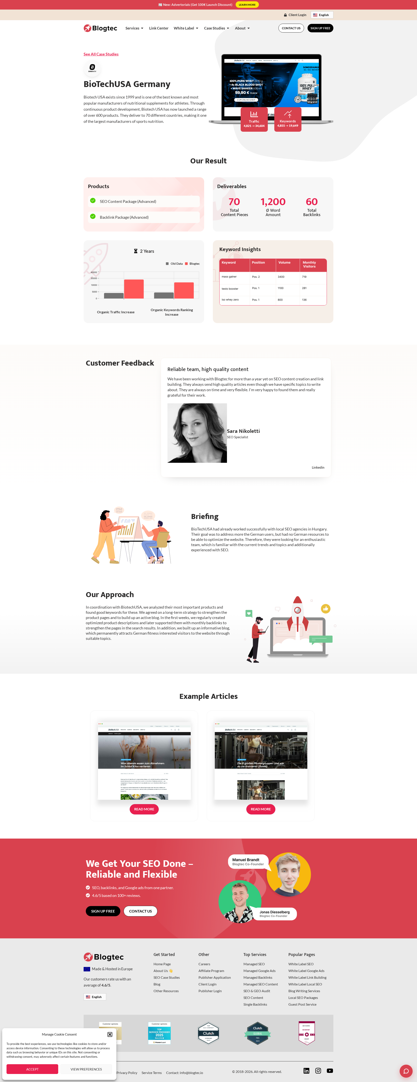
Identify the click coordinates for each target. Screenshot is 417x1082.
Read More (144, 809)
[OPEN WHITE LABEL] (197, 28)
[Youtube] (330, 1070)
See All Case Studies (101, 54)
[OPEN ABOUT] (248, 28)
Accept (32, 1069)
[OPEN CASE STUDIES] (228, 28)
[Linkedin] (306, 1070)
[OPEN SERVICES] (142, 28)
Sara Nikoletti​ (243, 431)
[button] (110, 1034)
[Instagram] (318, 1070)
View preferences (86, 1069)
